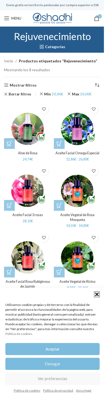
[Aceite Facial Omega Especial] (77, 125)
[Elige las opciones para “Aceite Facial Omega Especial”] (59, 143)
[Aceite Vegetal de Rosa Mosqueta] (77, 187)
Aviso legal (83, 390)
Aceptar (53, 349)
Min (53, 94)
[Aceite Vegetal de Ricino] (77, 253)
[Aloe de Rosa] (27, 125)
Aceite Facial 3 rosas (27, 215)
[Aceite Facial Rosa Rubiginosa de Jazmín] (27, 253)
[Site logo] (52, 18)
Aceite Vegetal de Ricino (77, 282)
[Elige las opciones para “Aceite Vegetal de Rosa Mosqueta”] (59, 205)
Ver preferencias (52, 378)
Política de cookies (18, 334)
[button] (97, 294)
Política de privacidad (58, 390)
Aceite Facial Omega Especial (77, 153)
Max (82, 94)
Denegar (53, 363)
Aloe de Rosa (27, 153)
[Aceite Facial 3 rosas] (27, 187)
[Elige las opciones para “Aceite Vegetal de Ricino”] (59, 272)
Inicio (8, 61)
